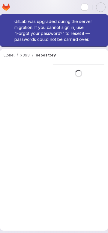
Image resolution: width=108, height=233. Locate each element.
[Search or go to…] (84, 7)
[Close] (100, 21)
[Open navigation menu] (17, 7)
